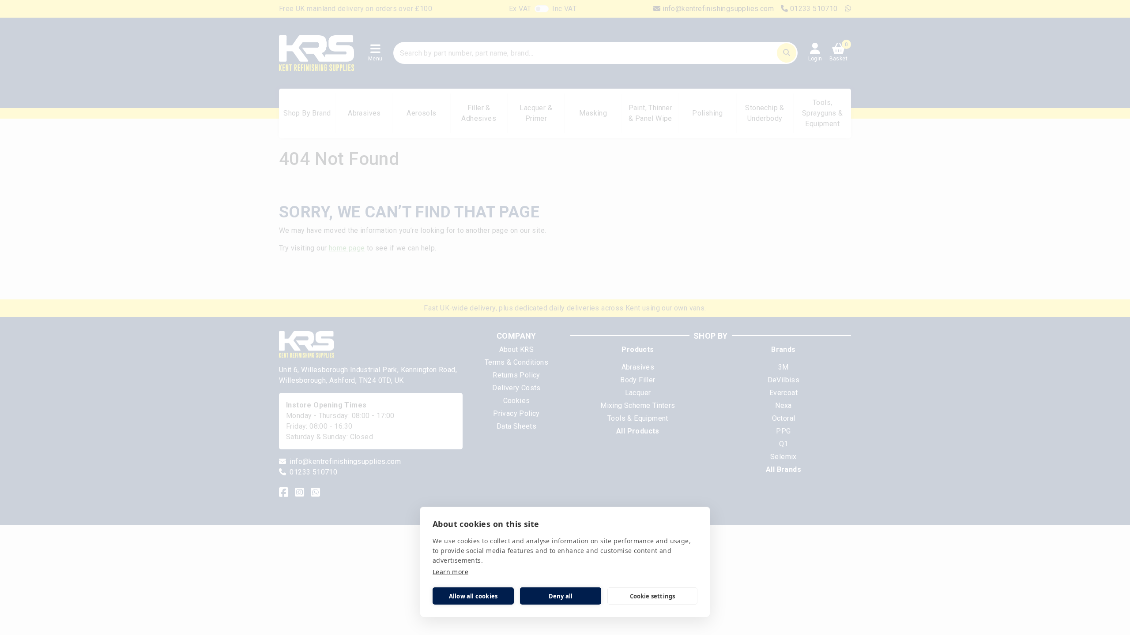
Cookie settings (652, 596)
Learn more (450, 572)
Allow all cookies (473, 596)
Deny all (561, 596)
